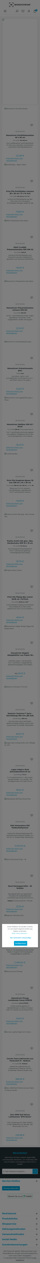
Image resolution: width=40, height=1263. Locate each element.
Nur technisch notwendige (20, 938)
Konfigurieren (20, 943)
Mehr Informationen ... (20, 933)
